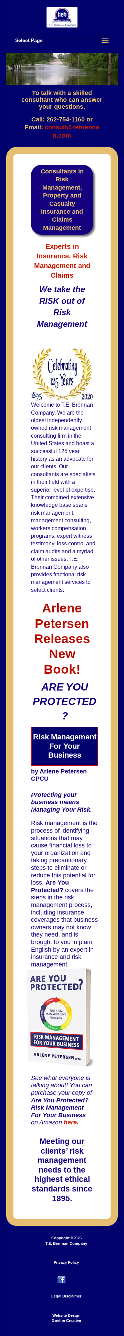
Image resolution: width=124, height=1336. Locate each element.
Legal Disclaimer (66, 1296)
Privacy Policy (66, 1262)
